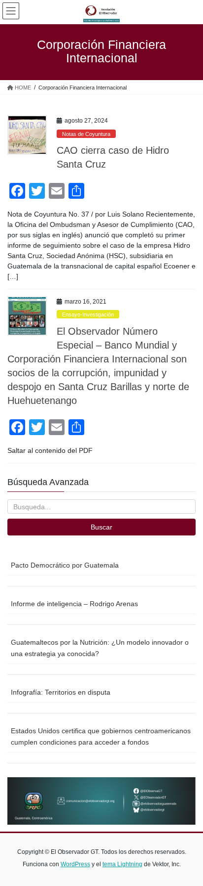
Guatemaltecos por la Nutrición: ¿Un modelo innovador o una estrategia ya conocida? (100, 648)
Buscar (101, 527)
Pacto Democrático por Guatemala (65, 565)
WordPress (75, 864)
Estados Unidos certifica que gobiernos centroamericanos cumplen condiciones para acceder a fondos (101, 736)
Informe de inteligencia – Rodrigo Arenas (74, 604)
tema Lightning (122, 864)
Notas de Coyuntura (86, 134)
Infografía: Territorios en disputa (60, 692)
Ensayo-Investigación (88, 314)
